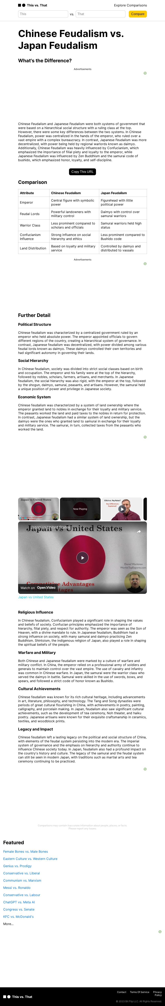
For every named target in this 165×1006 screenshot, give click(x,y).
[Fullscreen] (56, 518)
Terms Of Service (139, 992)
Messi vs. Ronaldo (17, 888)
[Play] (20, 518)
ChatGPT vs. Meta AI (19, 902)
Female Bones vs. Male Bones (25, 851)
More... (8, 924)
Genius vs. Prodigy (17, 866)
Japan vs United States (50, 527)
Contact (121, 992)
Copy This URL (82, 171)
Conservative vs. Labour (21, 895)
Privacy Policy (157, 994)
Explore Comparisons (130, 5)
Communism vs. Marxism (22, 880)
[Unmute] (25, 518)
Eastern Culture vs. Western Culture (30, 859)
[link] (25, 528)
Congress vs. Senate (18, 909)
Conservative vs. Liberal (21, 873)
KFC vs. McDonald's (18, 917)
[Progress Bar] (38, 515)
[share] (138, 531)
